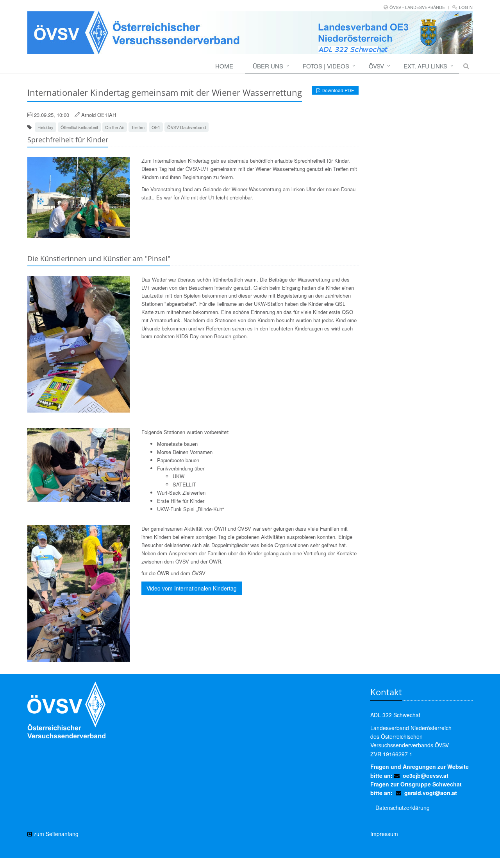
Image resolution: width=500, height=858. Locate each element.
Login (466, 7)
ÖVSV (376, 66)
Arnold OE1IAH (98, 114)
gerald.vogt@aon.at (430, 793)
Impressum (384, 834)
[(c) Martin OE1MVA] (78, 197)
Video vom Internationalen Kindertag (191, 588)
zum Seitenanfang (55, 834)
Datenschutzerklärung (402, 807)
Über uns (268, 66)
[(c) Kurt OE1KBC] (78, 344)
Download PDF (337, 90)
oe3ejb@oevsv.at (425, 775)
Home (224, 66)
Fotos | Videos (326, 66)
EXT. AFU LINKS (425, 66)
